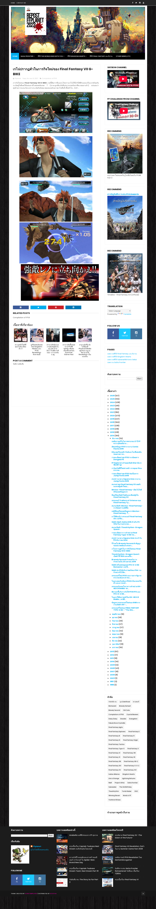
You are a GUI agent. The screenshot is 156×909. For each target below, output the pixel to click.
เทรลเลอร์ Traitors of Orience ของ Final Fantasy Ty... (126, 501)
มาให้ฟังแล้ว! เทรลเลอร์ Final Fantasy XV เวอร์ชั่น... (127, 517)
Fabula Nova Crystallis (117, 723)
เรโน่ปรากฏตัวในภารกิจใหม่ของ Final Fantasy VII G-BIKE (126, 550)
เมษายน (115, 637)
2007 (112, 671)
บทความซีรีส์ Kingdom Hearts (119, 356)
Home (13, 3)
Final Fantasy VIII (129, 753)
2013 (112, 651)
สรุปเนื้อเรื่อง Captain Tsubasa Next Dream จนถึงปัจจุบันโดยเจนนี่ (84, 847)
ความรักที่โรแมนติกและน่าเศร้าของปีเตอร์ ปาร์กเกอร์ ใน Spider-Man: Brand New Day (83, 860)
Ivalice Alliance (114, 774)
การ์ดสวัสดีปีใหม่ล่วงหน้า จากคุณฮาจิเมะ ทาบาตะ (127, 469)
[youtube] (143, 2)
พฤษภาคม (116, 634)
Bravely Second (114, 710)
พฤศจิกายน (116, 614)
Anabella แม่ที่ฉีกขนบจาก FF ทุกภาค (83, 835)
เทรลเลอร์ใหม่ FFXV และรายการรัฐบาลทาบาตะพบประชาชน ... (126, 576)
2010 (112, 661)
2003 (112, 678)
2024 (112, 402)
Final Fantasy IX (114, 740)
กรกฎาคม (116, 627)
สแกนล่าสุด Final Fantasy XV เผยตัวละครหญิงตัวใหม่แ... (126, 485)
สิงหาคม (115, 624)
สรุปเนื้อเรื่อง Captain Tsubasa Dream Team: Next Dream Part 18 (83, 869)
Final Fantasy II (133, 731)
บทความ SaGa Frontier (116, 362)
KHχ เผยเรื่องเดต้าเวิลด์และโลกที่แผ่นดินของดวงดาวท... (127, 453)
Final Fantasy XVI (130, 770)
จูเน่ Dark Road (125, 702)
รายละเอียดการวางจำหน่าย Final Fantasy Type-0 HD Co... (124, 534)
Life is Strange (114, 778)
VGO (136, 791)
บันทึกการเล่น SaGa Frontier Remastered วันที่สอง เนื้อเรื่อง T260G (127, 871)
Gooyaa (53, 893)
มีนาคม (115, 641)
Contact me (21, 3)
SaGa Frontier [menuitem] (27, 56)
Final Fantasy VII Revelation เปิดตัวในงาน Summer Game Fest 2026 (129, 847)
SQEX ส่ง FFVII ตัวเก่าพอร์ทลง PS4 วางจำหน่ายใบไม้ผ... (126, 571)
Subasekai (112, 787)
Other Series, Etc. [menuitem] (123, 56)
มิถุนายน (115, 631)
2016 (112, 429)
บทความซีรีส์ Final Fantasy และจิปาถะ (122, 354)
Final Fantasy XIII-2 (131, 761)
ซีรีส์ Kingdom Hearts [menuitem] (76, 56)
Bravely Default (125, 706)
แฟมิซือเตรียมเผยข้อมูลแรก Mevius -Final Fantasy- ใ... (126, 512)
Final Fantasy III (114, 736)
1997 (112, 681)
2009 (112, 665)
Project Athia (119, 783)
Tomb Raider (126, 791)
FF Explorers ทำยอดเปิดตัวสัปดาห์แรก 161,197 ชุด (126, 464)
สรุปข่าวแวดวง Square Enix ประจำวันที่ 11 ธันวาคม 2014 (127, 539)
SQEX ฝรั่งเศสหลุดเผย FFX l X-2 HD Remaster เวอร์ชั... (125, 566)
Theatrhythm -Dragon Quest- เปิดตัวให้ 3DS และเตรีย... (126, 555)
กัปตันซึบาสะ (113, 702)
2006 (112, 675)
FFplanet (37, 846)
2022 (112, 409)
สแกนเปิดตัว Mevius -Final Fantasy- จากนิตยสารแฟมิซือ (127, 507)
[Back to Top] (143, 893)
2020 (112, 415)
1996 (112, 685)
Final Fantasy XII (129, 757)
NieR (110, 783)
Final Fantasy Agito (116, 727)
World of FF (127, 795)
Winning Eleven (114, 795)
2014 (112, 435)
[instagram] (139, 2)
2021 (112, 412)
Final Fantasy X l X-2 (131, 766)
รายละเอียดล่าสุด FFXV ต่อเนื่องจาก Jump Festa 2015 (125, 474)
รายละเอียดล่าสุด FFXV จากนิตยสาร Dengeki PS (125, 458)
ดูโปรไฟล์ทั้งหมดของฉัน (40, 849)
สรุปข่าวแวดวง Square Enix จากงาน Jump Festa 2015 (126, 480)
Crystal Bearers (132, 714)
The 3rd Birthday (125, 787)
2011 (112, 658)
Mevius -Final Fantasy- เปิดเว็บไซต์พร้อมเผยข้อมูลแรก (127, 490)
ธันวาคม (115, 438)
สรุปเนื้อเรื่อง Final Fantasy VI (127, 879)
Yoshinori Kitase (115, 800)
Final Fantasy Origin (130, 740)
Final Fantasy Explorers (117, 731)
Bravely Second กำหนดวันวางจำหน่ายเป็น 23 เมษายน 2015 (124, 560)
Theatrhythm (114, 791)
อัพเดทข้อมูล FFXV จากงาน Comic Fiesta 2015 (125, 447)
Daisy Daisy (113, 719)
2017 (112, 425)
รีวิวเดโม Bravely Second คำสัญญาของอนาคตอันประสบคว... (126, 544)
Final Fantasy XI (114, 757)
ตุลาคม (115, 617)
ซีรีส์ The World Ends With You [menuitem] (50, 56)
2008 (112, 668)
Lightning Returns (128, 778)
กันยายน (115, 621)
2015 (112, 432)
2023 (112, 405)
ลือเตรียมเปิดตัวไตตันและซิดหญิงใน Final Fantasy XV (125, 496)
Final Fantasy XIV (115, 766)
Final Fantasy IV (129, 736)
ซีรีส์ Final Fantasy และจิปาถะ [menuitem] (101, 56)
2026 (112, 395)
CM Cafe (126, 710)
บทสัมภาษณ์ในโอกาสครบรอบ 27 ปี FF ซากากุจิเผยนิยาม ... (126, 442)
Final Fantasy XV (115, 770)
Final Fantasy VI (114, 753)
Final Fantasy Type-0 (116, 749)
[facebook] (132, 2)
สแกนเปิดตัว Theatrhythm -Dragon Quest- (127, 528)
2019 (112, 419)
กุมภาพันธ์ (116, 644)
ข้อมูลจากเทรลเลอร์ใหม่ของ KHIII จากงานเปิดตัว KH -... (126, 603)
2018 (112, 422)
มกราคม (115, 647)
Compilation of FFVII (49, 78)
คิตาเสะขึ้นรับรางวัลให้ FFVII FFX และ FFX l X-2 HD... (126, 593)
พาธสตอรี (136, 702)
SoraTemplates (31, 893)
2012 (112, 655)
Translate (127, 314)
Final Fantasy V (133, 749)
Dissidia (123, 719)
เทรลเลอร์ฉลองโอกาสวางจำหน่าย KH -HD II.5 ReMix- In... (126, 587)
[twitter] (136, 2)
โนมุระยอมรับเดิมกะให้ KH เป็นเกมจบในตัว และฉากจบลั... (127, 582)
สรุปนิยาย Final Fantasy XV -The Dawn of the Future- (128, 836)
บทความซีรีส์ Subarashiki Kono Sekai (122, 359)
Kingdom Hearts (129, 774)
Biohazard (112, 706)
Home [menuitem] (15, 56)
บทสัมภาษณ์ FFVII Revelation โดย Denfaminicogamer (128, 858)
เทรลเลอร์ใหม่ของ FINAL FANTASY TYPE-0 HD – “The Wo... (125, 609)
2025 (112, 399)
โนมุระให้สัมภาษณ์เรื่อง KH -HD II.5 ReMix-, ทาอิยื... (125, 598)
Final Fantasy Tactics (116, 744)
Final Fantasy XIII (115, 761)
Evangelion (133, 719)
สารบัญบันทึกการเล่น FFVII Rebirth (123, 194)
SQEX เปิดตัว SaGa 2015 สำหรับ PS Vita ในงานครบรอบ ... (126, 523)
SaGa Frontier (132, 783)
